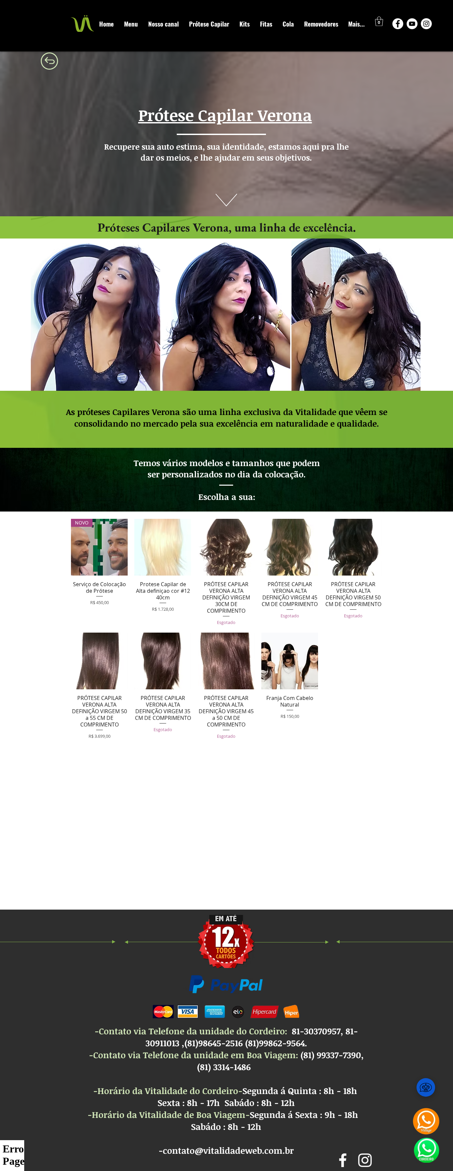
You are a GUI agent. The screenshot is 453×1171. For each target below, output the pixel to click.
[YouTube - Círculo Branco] (412, 23)
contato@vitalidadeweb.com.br (228, 1150)
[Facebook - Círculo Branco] (397, 23)
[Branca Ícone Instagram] (365, 1160)
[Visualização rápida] (162, 547)
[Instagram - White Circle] (426, 23)
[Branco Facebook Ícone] (343, 1160)
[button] (379, 21)
